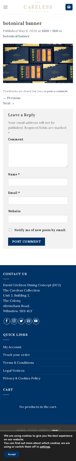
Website (14, 211)
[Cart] (69, 7)
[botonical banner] (38, 63)
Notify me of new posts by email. (40, 230)
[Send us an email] (28, 321)
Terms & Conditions (18, 363)
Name (14, 174)
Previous (11, 98)
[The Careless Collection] (38, 7)
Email (14, 193)
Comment (15, 139)
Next (9, 103)
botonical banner (16, 36)
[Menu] (5, 7)
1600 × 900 (50, 31)
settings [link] (45, 447)
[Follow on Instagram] (14, 321)
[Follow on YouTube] (36, 321)
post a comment (57, 91)
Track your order (16, 355)
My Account (12, 347)
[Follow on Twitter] (21, 321)
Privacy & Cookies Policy (21, 378)
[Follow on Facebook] (6, 321)
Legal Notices (14, 370)
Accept (12, 454)
